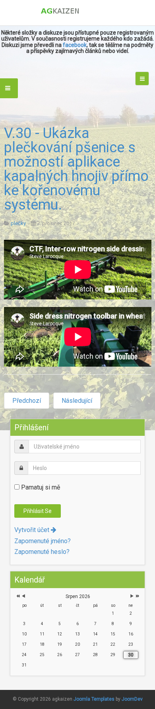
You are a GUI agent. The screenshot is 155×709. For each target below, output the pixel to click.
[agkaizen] (78, 11)
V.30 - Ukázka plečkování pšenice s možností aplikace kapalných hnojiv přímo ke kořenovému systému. (76, 169)
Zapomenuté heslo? (42, 552)
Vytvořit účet (32, 530)
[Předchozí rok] (17, 596)
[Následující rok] (137, 596)
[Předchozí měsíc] (23, 596)
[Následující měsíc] (132, 596)
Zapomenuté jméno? (42, 541)
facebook (75, 45)
